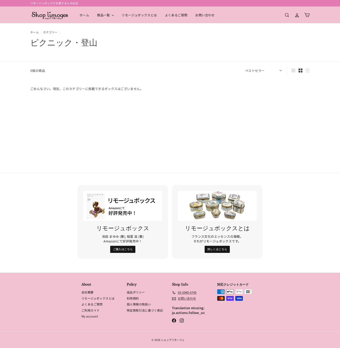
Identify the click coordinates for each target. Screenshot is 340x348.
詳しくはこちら (217, 249)
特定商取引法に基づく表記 (145, 310)
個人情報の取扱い (139, 304)
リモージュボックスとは (139, 15)
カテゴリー (50, 32)
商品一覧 (104, 15)
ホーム (84, 15)
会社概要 (87, 292)
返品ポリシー (136, 292)
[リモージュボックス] (122, 206)
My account (89, 316)
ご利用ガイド (90, 310)
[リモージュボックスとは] (217, 206)
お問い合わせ (204, 15)
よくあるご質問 (176, 15)
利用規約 (133, 298)
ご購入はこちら (123, 249)
